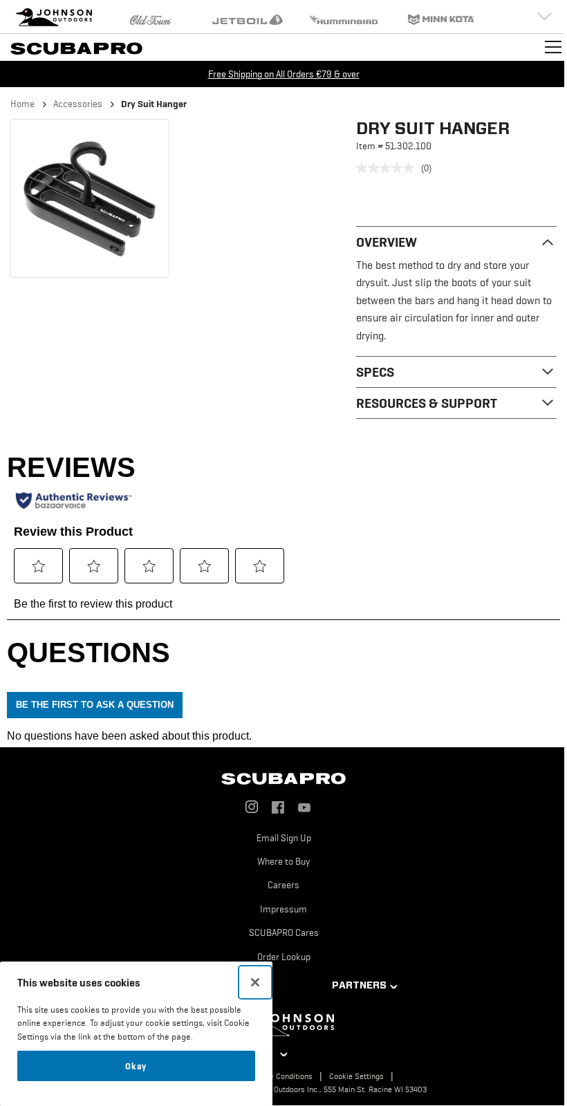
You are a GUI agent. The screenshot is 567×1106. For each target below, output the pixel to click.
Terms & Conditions (279, 1076)
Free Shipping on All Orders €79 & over (284, 73)
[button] (89, 198)
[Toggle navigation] (553, 47)
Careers (283, 884)
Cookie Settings (356, 1076)
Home (22, 103)
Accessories (77, 103)
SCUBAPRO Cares (284, 932)
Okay (136, 1065)
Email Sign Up (284, 837)
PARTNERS (359, 985)
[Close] (255, 982)
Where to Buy (283, 861)
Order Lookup (283, 956)
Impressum (283, 909)
